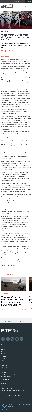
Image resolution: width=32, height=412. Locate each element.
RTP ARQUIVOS (4, 353)
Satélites (3, 381)
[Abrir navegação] (29, 6)
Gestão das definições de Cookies (10, 399)
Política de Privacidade (7, 404)
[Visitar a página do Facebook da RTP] (3, 339)
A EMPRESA (4, 383)
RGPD (2, 397)
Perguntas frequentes (7, 367)
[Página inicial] (6, 6)
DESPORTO (3, 347)
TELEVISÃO (3, 349)
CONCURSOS (4, 365)
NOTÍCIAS (3, 344)
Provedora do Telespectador (9, 374)
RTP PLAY (3, 358)
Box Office (4, 31)
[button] (3, 51)
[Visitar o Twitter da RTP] (8, 339)
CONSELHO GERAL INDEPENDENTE (9, 386)
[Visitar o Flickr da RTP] (22, 339)
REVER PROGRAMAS (6, 363)
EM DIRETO (3, 360)
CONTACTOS (4, 372)
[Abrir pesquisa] (25, 6)
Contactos (4, 370)
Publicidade (11, 406)
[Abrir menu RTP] (16, 1)
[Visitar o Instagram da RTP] (12, 339)
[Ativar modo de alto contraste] (4, 407)
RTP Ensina (4, 356)
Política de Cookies (19, 404)
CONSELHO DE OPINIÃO (6, 388)
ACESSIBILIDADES (5, 379)
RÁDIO (2, 351)
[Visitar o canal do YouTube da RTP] (17, 339)
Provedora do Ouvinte (7, 376)
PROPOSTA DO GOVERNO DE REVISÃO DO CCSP (12, 395)
